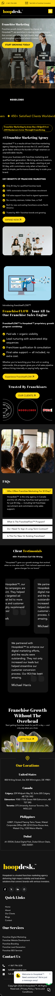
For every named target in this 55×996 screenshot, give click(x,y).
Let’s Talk (26, 739)
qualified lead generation (14, 160)
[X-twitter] (11, 889)
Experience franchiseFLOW (18, 377)
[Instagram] (24, 889)
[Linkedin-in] (17, 889)
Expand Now (12, 219)
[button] (50, 11)
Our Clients (26, 395)
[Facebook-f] (5, 889)
